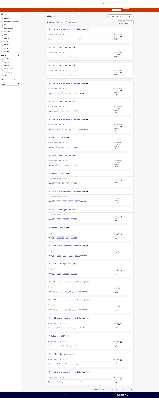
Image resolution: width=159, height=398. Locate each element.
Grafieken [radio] (6, 38)
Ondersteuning (79, 10)
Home (33, 10)
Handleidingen (50, 10)
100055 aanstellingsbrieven (61, 155)
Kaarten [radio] (6, 41)
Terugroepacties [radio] (8, 72)
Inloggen (126, 10)
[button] (116, 10)
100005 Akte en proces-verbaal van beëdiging (68, 372)
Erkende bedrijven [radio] (8, 58)
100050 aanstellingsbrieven (61, 354)
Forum (72, 10)
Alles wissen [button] (72, 22)
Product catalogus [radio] (9, 68)
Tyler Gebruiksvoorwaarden (65, 395)
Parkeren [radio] (6, 65)
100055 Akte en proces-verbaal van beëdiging (68, 246)
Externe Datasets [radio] (8, 28)
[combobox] (115, 3)
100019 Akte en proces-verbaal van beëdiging (68, 300)
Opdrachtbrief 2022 (58, 174)
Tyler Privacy (88, 395)
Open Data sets (40, 10)
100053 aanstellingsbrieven (61, 101)
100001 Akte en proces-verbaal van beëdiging (68, 119)
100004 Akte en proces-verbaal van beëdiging (68, 29)
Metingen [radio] (6, 48)
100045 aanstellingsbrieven (61, 264)
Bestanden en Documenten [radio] (11, 21)
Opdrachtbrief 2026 (58, 137)
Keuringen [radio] (6, 62)
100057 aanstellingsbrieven (61, 47)
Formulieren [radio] (7, 31)
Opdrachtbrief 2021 (58, 336)
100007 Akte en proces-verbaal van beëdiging (68, 83)
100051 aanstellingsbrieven (61, 65)
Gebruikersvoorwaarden (62, 10)
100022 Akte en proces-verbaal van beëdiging (68, 318)
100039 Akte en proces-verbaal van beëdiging (68, 192)
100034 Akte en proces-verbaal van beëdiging (68, 282)
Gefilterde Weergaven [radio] (9, 34)
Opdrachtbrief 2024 (58, 228)
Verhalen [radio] (6, 51)
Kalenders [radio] (6, 44)
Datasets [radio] (6, 24)
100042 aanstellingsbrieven (61, 210)
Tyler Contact (78, 395)
